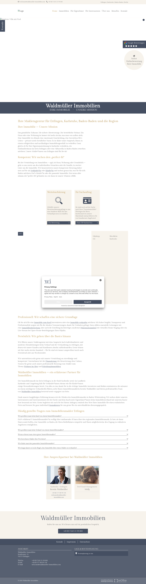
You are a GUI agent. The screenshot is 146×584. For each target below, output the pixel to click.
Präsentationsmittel (88, 328)
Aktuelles (115, 11)
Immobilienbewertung (31, 328)
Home (54, 11)
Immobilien (64, 11)
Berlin (126, 2)
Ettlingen (103, 2)
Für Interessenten (92, 11)
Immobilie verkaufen (78, 322)
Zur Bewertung (53, 223)
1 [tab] (143, 20)
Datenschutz (85, 542)
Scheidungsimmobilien (51, 367)
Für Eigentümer (77, 11)
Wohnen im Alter (31, 367)
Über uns (106, 11)
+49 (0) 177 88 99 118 (59, 493)
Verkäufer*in (36, 171)
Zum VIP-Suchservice (84, 223)
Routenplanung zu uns (85, 553)
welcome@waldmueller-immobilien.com (32, 2)
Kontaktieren (54, 405)
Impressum (71, 542)
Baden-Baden (119, 2)
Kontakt (124, 11)
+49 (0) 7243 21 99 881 (55, 2)
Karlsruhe (110, 2)
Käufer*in (50, 171)
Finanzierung (51, 361)
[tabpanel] (73, 60)
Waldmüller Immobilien (31, 392)
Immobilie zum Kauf (42, 322)
